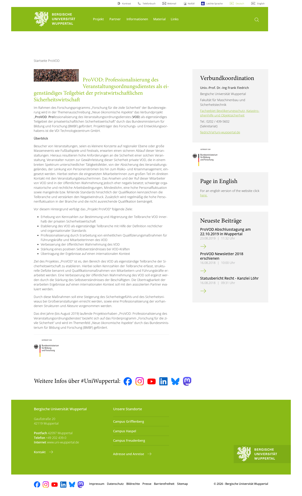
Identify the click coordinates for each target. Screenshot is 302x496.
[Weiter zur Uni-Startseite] (61, 19)
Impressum (96, 484)
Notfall (191, 3)
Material (159, 19)
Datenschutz (115, 484)
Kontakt (40, 452)
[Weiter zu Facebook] (128, 381)
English (261, 3)
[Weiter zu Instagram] (139, 381)
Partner (115, 19)
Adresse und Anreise (129, 454)
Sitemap (182, 484)
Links (175, 19)
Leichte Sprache (214, 3)
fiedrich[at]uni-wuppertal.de (220, 132)
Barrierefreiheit (164, 484)
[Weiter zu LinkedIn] (163, 381)
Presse (146, 484)
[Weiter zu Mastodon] (187, 381)
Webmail (171, 3)
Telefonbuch (149, 3)
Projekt (98, 19)
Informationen (137, 19)
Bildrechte (133, 484)
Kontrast (126, 3)
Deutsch (240, 3)
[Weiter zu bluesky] (175, 381)
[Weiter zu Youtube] (151, 381)
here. (203, 195)
